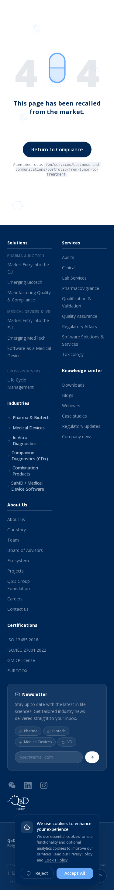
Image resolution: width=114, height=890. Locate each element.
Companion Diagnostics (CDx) (30, 456)
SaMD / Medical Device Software (27, 486)
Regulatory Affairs (79, 326)
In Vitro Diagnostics (24, 440)
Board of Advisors (25, 550)
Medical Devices (29, 428)
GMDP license (21, 660)
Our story (16, 529)
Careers (14, 599)
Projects (15, 571)
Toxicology (73, 354)
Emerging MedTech (26, 338)
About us (16, 519)
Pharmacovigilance (80, 288)
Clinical (68, 267)
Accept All (74, 873)
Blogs (67, 395)
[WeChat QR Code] (12, 785)
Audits (68, 257)
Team (13, 540)
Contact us (18, 609)
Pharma (30, 731)
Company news (77, 436)
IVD (69, 742)
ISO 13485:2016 (22, 640)
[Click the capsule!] (57, 68)
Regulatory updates (81, 426)
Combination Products (25, 471)
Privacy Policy (80, 854)
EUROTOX (17, 670)
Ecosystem (18, 560)
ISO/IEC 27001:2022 (26, 650)
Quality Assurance (79, 316)
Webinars (71, 405)
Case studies (74, 416)
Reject (41, 873)
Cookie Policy (55, 860)
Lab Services (74, 278)
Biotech (58, 731)
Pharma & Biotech (31, 417)
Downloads (73, 385)
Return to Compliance (57, 149)
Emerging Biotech (24, 282)
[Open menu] (103, 12)
